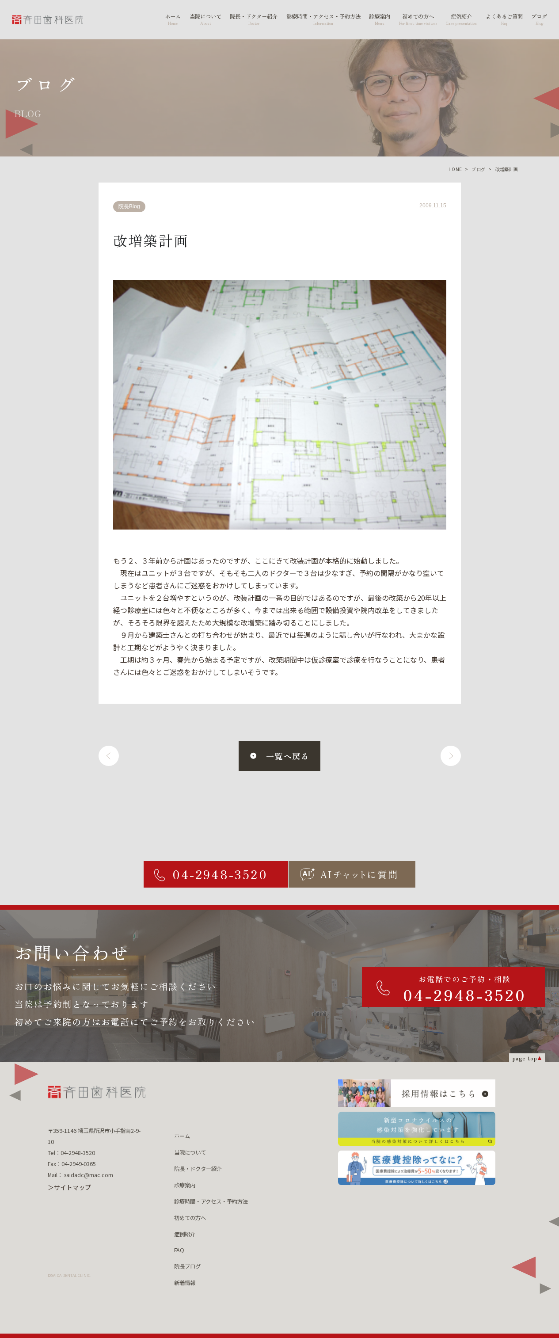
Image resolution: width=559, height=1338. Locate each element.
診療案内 (184, 1185)
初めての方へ (190, 1218)
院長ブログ (187, 1266)
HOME (455, 169)
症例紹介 (184, 1234)
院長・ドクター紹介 (198, 1169)
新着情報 (184, 1283)
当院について (190, 1152)
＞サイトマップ (69, 1187)
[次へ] (451, 756)
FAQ (179, 1250)
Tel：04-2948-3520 (71, 1153)
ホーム (182, 1136)
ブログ (478, 169)
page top (524, 1058)
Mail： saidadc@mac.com (80, 1175)
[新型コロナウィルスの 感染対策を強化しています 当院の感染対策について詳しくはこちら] (416, 1129)
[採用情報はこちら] (416, 1093)
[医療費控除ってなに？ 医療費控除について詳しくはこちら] (416, 1168)
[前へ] (109, 756)
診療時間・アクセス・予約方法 (211, 1201)
